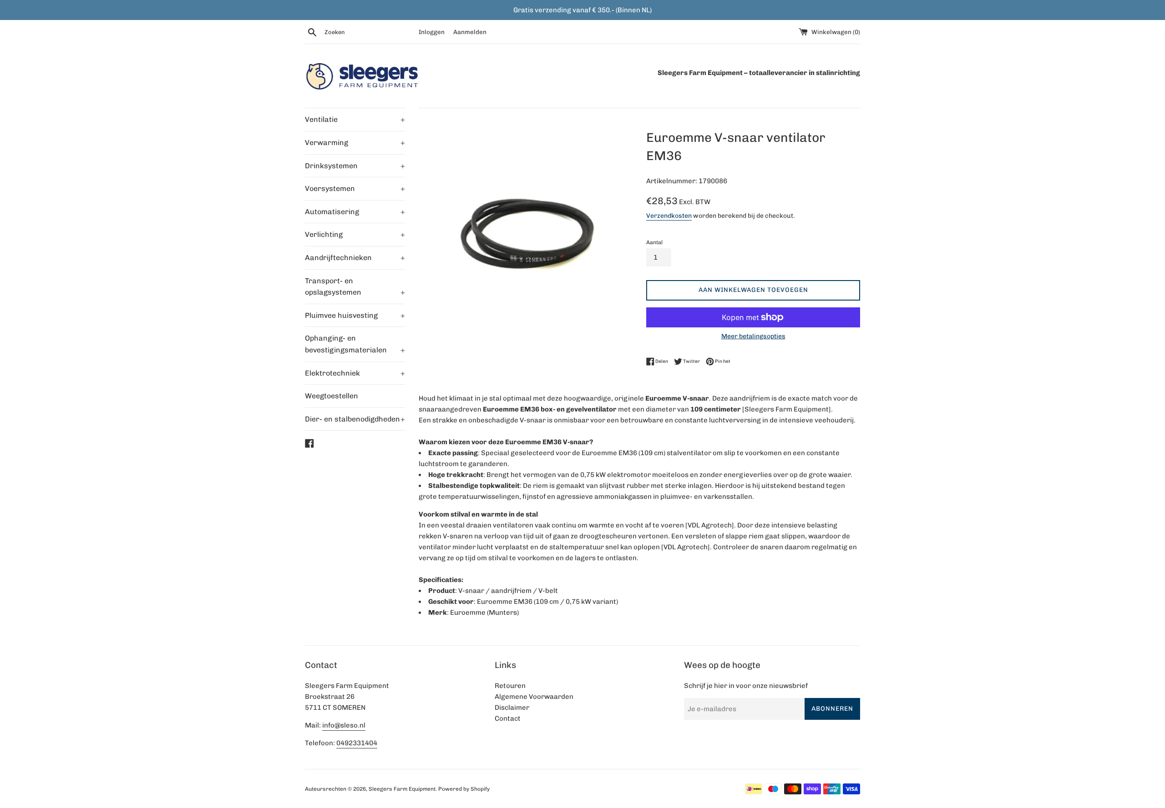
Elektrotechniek (355, 373)
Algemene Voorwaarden (534, 697)
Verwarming (355, 142)
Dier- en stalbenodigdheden (355, 419)
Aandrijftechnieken (355, 257)
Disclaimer (512, 707)
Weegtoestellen (331, 395)
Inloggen (432, 31)
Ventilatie (355, 119)
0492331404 (356, 743)
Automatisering (355, 211)
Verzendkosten (669, 215)
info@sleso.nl (343, 725)
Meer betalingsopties (753, 336)
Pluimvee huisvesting (355, 315)
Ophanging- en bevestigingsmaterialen (355, 344)
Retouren (510, 686)
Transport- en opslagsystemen (355, 286)
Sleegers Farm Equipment (402, 789)
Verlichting (355, 234)
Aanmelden (469, 31)
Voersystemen (355, 188)
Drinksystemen (355, 165)
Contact (508, 718)
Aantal (654, 242)
